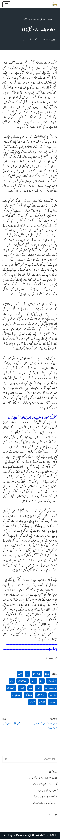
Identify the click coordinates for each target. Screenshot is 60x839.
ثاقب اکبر (22, 688)
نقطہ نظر (42, 19)
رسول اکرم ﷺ (41, 695)
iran (47, 674)
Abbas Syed (50, 39)
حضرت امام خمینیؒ (11, 688)
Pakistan (36, 674)
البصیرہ (20, 674)
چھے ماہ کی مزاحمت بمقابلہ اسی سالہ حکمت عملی (43, 778)
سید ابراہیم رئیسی (16, 695)
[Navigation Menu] (6, 4)
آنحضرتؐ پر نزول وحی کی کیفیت (47, 790)
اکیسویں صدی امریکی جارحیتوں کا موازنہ (45, 784)
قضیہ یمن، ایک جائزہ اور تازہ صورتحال (45, 803)
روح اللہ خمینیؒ (29, 695)
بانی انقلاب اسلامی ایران (50, 688)
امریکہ (33, 681)
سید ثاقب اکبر (53, 702)
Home (50, 19)
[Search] (6, 759)
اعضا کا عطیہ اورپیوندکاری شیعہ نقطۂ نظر (45, 796)
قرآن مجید (32, 702)
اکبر (27, 674)
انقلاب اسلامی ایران (22, 681)
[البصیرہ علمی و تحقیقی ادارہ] (55, 4)
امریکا (41, 681)
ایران (11, 681)
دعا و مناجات (53, 695)
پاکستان (38, 688)
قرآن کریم (42, 702)
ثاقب (30, 688)
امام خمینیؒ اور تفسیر (52, 681)
